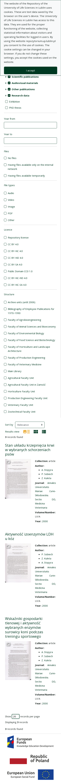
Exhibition (14, 101)
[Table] (44, 431)
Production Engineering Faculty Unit (27, 398)
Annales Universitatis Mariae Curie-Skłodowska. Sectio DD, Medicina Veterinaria (45, 495)
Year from (9, 118)
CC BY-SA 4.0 (15, 264)
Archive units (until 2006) (21, 302)
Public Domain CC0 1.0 (20, 271)
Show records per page (22, 716)
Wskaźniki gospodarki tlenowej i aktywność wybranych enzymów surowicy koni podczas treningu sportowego (24, 627)
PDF (10, 213)
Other (11, 220)
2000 (45, 521)
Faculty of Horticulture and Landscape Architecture (29, 349)
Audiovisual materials (25, 83)
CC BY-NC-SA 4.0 (17, 284)
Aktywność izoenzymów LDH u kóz (29, 536)
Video (11, 199)
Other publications (23, 89)
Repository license (18, 237)
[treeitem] (30, 76)
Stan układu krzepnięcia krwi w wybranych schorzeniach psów (29, 450)
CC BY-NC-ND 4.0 (17, 278)
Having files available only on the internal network (30, 166)
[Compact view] (36, 431)
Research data (20, 95)
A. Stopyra (47, 469)
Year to (8, 134)
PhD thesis (15, 107)
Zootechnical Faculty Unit (21, 411)
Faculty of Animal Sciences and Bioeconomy (32, 326)
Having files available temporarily (26, 175)
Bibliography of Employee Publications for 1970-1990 (31, 311)
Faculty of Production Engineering (26, 357)
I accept (30, 70)
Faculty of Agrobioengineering (24, 319)
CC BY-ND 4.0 (15, 257)
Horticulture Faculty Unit (21, 391)
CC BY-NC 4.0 (15, 251)
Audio (11, 193)
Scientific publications (25, 76)
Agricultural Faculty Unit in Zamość (27, 384)
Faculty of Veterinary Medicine (24, 364)
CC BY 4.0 (13, 244)
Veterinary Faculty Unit (20, 404)
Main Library (14, 371)
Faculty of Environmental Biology (26, 333)
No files (12, 158)
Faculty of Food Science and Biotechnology (31, 340)
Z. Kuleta (46, 478)
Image (11, 206)
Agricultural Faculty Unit (21, 377)
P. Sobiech (47, 474)
